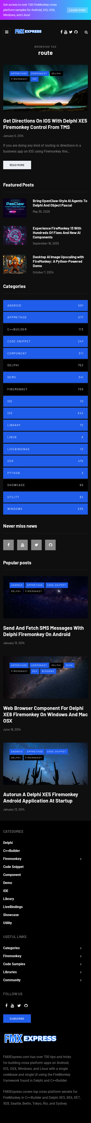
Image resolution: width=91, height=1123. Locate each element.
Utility (45, 497)
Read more (17, 165)
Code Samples (14, 964)
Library (45, 425)
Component (39, 73)
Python (45, 473)
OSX (45, 461)
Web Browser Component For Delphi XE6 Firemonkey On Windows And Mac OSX (45, 714)
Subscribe (17, 1018)
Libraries (10, 972)
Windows (45, 509)
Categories (11, 948)
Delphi (56, 73)
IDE (45, 401)
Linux (45, 437)
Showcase (45, 485)
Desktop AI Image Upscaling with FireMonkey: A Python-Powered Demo (58, 261)
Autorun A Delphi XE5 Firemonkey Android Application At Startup (40, 797)
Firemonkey (19, 79)
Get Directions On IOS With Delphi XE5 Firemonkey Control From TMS (45, 124)
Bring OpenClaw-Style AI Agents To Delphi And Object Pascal (60, 203)
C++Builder (45, 329)
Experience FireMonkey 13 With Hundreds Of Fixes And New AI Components (57, 232)
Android (45, 305)
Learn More (77, 10)
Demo (45, 377)
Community (12, 980)
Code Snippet (45, 341)
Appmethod (19, 73)
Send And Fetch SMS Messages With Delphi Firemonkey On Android (43, 631)
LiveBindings (45, 449)
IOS (34, 79)
